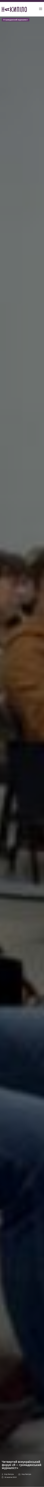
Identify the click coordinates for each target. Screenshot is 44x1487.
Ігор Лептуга (26, 1474)
